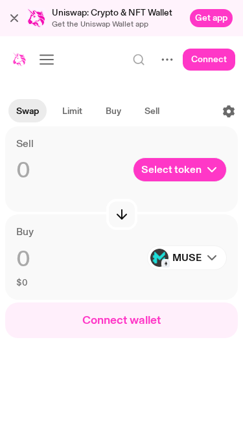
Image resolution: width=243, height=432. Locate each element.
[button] (14, 18)
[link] (211, 18)
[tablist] (88, 111)
